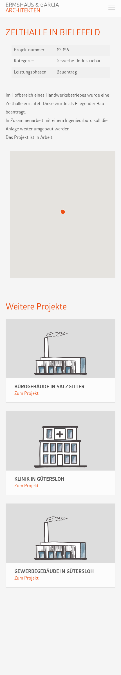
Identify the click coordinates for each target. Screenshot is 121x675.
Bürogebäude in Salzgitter (49, 387)
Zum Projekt (26, 393)
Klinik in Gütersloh (39, 479)
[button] (63, 212)
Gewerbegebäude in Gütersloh (54, 571)
